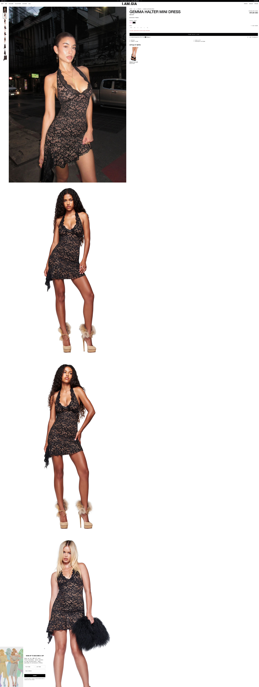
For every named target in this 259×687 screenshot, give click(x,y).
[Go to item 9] (5, 58)
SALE (29, 3)
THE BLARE (11, 3)
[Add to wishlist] (138, 48)
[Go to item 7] (5, 46)
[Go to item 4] (5, 28)
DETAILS (133, 40)
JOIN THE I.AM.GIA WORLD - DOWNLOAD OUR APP (129, 1)
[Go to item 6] (5, 40)
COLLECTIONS (18, 3)
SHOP (2, 3)
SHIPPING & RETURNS (200, 41)
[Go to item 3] (5, 22)
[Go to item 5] (5, 34)
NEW (6, 3)
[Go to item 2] (5, 16)
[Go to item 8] (5, 52)
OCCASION (24, 3)
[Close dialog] (44, 648)
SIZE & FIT (198, 40)
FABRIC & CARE (134, 41)
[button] (134, 18)
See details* (148, 30)
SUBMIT (35, 675)
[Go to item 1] (5, 10)
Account (256, 0)
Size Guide (255, 25)
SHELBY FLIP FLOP (134, 62)
